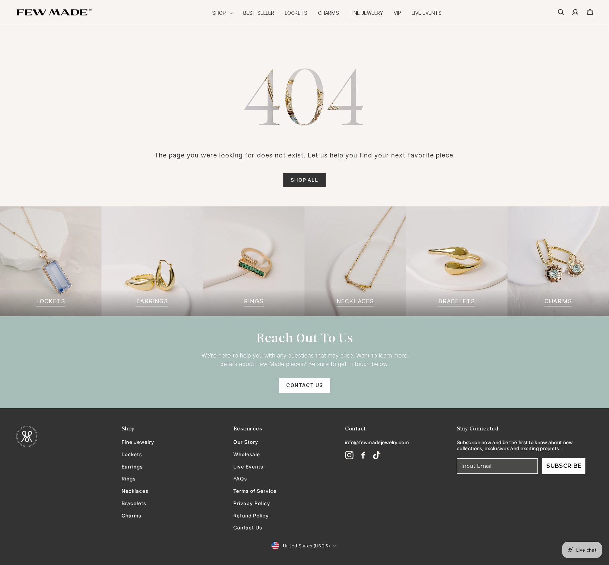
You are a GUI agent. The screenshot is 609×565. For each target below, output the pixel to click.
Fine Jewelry (366, 13)
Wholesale (246, 454)
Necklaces (135, 491)
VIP (397, 13)
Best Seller (258, 13)
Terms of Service (255, 491)
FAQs (240, 479)
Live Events (427, 13)
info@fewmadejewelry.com (377, 442)
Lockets (296, 13)
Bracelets (134, 503)
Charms (328, 13)
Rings (129, 479)
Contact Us (304, 385)
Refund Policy (251, 516)
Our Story (245, 442)
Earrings (132, 467)
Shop (219, 13)
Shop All (304, 180)
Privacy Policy (251, 503)
